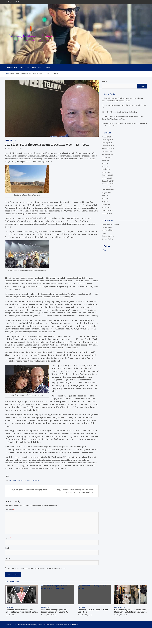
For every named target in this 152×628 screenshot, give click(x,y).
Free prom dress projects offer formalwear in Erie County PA (54, 611)
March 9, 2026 (9, 615)
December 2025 (108, 146)
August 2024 (107, 193)
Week (37, 480)
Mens (29, 480)
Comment (9, 510)
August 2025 (106, 157)
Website (8, 558)
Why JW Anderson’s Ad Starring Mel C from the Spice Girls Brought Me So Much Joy (75, 491)
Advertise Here (11, 67)
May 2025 (105, 166)
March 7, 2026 (82, 615)
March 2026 (106, 137)
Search (104, 81)
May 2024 (105, 202)
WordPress (74, 625)
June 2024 (105, 199)
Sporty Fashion (108, 236)
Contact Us (24, 67)
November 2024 (108, 184)
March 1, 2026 (118, 615)
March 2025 (106, 172)
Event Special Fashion (110, 224)
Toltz (33, 480)
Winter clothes (107, 239)
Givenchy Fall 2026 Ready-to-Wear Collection (119, 112)
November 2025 (108, 149)
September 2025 (108, 154)
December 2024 (108, 181)
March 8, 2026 (45, 615)
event (15, 480)
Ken (25, 480)
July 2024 (105, 196)
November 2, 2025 (11, 149)
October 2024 (107, 187)
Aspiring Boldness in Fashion (26, 625)
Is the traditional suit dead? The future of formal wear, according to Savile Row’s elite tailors (20, 612)
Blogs (10, 480)
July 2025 (105, 160)
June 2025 (105, 163)
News (104, 233)
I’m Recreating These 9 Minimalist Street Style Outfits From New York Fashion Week (130, 612)
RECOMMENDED (12, 581)
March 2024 (106, 207)
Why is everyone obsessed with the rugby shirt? (28, 490)
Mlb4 (104, 250)
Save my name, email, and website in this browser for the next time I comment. (38, 568)
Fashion (20, 480)
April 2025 (106, 169)
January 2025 (107, 178)
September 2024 (108, 190)
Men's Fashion (10, 140)
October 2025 (107, 152)
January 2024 (107, 213)
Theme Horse (49, 625)
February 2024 (107, 210)
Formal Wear (107, 227)
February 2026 (107, 140)
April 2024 (106, 204)
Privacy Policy (37, 67)
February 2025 (107, 175)
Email (7, 548)
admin (21, 149)
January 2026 (107, 143)
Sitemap (49, 67)
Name (8, 538)
